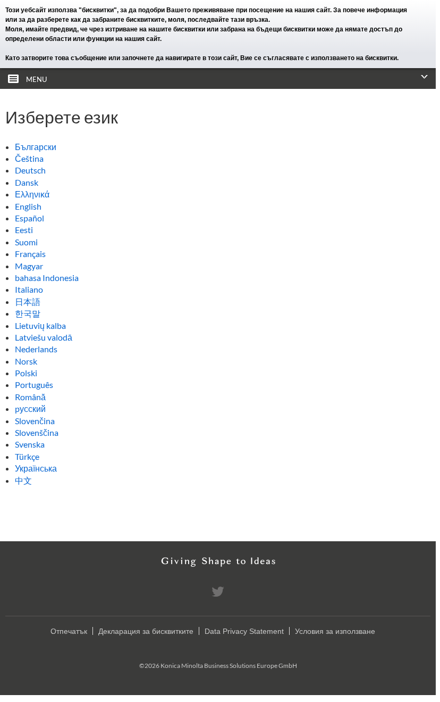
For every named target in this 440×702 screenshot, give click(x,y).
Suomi (26, 242)
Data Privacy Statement (244, 631)
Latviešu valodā (43, 337)
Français (30, 254)
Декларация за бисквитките (145, 631)
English (28, 206)
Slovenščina (36, 432)
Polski (26, 373)
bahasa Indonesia (47, 277)
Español (29, 218)
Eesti (24, 230)
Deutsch (30, 170)
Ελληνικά (32, 194)
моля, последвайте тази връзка (218, 19)
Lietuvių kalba (40, 325)
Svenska (30, 444)
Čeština (29, 158)
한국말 (27, 313)
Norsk (26, 361)
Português (34, 384)
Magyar (29, 266)
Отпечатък (68, 631)
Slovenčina (35, 421)
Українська (36, 468)
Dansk (26, 182)
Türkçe (27, 456)
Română (30, 397)
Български (35, 147)
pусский (30, 408)
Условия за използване (335, 631)
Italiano (29, 289)
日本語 (27, 301)
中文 (23, 480)
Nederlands (36, 349)
